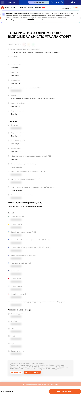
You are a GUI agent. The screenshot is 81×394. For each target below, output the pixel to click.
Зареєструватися (32, 372)
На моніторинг (65, 391)
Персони (30, 7)
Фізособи (38, 7)
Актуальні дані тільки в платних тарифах (40, 384)
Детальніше (16, 372)
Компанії (23, 7)
